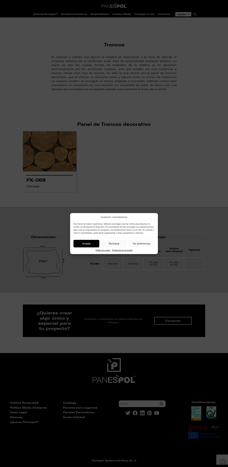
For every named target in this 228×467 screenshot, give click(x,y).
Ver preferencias (142, 243)
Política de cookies (103, 250)
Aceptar (86, 243)
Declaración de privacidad (122, 250)
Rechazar (114, 243)
